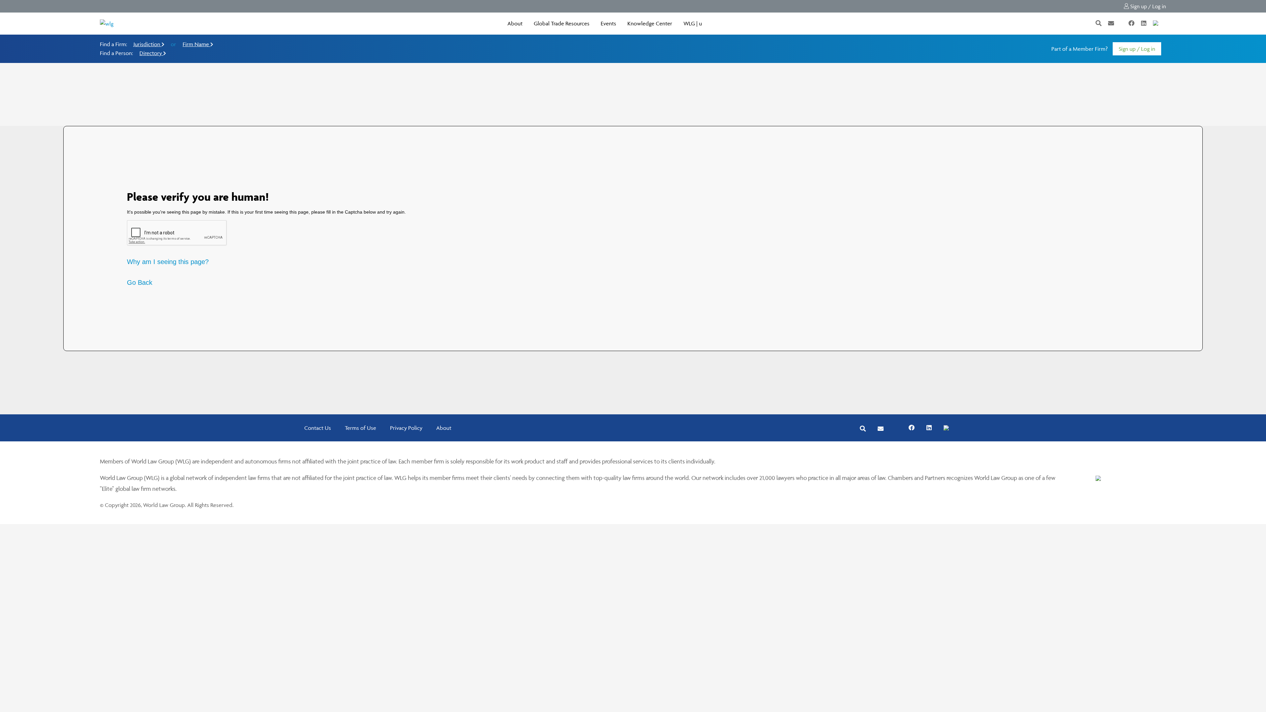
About (515, 23)
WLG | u (692, 23)
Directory (151, 53)
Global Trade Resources (561, 23)
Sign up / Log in (1147, 6)
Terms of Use (360, 428)
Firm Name (196, 44)
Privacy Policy (406, 428)
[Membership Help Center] (1165, 23)
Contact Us (317, 428)
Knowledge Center (649, 23)
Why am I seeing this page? (168, 261)
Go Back (139, 282)
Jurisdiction (148, 44)
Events (608, 23)
